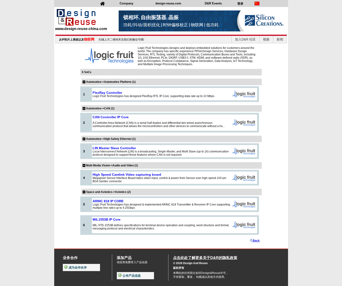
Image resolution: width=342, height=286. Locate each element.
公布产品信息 (132, 275)
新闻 (280, 39)
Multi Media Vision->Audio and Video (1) (112, 165)
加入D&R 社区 (245, 39)
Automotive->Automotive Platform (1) (111, 82)
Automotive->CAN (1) (100, 108)
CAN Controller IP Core (111, 117)
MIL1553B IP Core (107, 219)
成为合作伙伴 (78, 267)
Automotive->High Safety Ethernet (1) (111, 139)
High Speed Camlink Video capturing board (127, 174)
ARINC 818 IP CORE (108, 201)
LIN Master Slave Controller (114, 148)
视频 (266, 39)
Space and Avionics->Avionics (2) (108, 192)
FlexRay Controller (107, 92)
